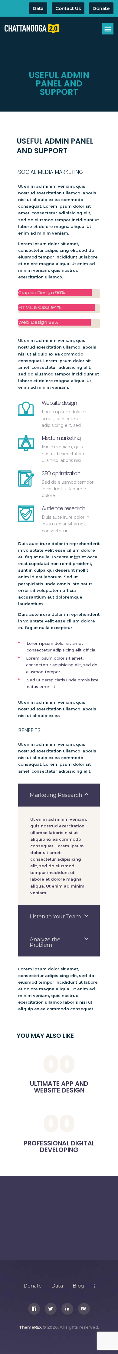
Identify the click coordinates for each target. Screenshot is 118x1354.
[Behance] (84, 1309)
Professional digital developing (59, 1146)
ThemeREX (30, 1327)
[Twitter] (51, 1309)
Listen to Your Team (55, 916)
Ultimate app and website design (59, 1087)
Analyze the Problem (45, 942)
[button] (108, 28)
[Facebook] (34, 1309)
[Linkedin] (67, 1309)
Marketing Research (56, 795)
